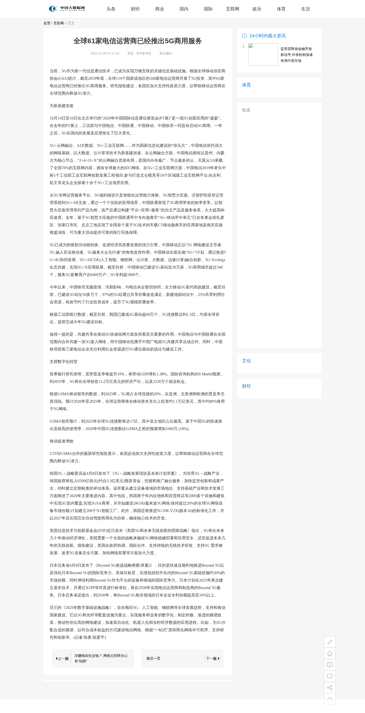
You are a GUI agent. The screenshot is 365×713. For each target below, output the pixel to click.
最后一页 (153, 658)
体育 (281, 8)
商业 (159, 8)
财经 (135, 8)
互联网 (232, 8)
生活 (305, 8)
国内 (184, 8)
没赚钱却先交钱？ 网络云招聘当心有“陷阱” (101, 658)
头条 (111, 8)
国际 (208, 8)
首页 (46, 23)
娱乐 (257, 8)
